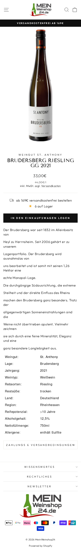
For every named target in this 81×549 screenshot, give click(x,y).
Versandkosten (51, 186)
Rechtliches (39, 476)
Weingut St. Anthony (40, 154)
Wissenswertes (39, 466)
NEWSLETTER (40, 486)
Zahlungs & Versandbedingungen (40, 444)
